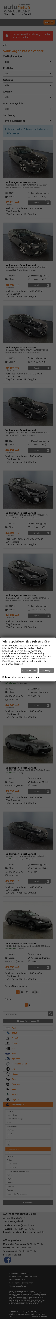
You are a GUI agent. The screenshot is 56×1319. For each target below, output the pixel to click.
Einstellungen (46, 670)
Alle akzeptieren (29, 670)
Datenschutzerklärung (13, 677)
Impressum (34, 677)
